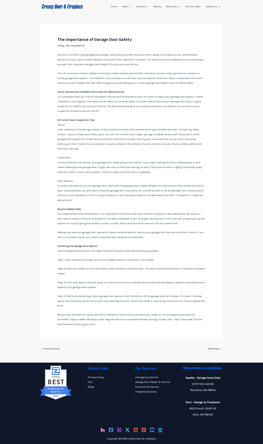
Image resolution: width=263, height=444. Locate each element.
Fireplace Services (146, 391)
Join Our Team (193, 6)
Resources (171, 6)
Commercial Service (147, 386)
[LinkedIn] (135, 429)
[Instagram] (119, 429)
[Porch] (160, 429)
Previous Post (50, 348)
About (125, 6)
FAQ (90, 381)
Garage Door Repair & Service (152, 381)
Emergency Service (146, 377)
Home (114, 6)
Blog (61, 45)
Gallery (157, 6)
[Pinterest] (143, 429)
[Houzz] (102, 429)
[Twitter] (127, 429)
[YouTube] (152, 429)
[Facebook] (111, 429)
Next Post (215, 348)
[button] (130, 6)
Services (141, 6)
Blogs (91, 386)
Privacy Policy (96, 377)
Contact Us (211, 6)
